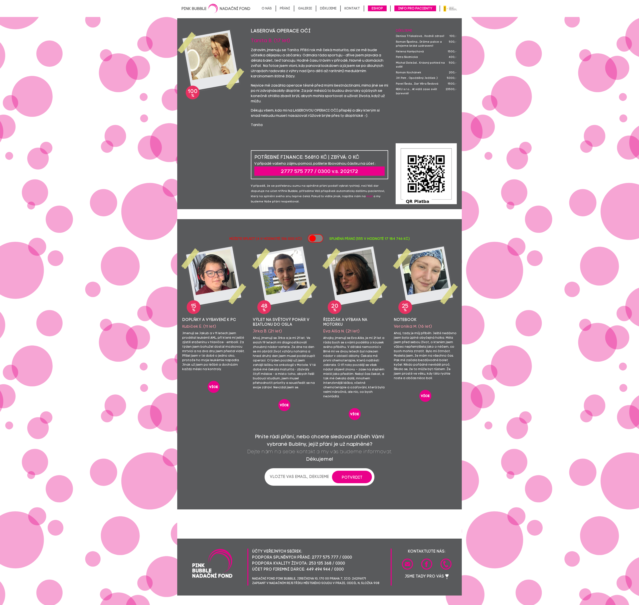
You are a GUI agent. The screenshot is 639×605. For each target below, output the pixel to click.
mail (369, 196)
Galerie (305, 8)
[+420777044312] (446, 564)
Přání (285, 8)
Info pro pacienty (415, 8)
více (213, 387)
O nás (267, 8)
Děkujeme (328, 8)
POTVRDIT (352, 478)
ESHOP (377, 8)
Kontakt (352, 8)
